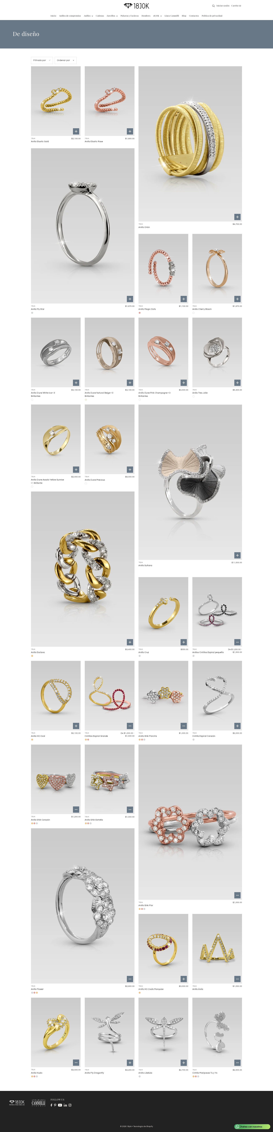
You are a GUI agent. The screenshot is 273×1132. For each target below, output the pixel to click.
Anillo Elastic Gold (40, 141)
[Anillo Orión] (190, 144)
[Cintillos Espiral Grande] (110, 695)
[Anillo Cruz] (163, 612)
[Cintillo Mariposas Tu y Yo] (217, 1032)
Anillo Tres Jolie (200, 393)
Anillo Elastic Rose (94, 141)
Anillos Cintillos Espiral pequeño (208, 652)
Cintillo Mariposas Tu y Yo (204, 1073)
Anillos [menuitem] (87, 15)
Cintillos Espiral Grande (96, 736)
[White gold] (32, 313)
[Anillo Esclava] (83, 569)
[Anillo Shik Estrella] (110, 779)
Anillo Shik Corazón (40, 820)
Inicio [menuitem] (53, 15)
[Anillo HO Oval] (56, 695)
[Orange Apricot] (193, 313)
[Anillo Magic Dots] (163, 269)
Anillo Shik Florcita (147, 736)
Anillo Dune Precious (95, 480)
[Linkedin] (65, 1105)
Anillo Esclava (38, 652)
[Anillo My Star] (83, 226)
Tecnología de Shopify (143, 1126)
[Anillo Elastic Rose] (110, 101)
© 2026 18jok (126, 1126)
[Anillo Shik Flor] (190, 822)
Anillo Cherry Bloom (202, 309)
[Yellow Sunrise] (32, 486)
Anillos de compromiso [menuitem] (70, 15)
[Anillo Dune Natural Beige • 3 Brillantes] (110, 352)
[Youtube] (60, 1105)
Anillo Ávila (197, 989)
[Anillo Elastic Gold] (56, 101)
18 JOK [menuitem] (156, 15)
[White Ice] (32, 400)
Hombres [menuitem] (146, 15)
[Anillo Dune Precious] (110, 439)
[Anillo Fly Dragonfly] (110, 1032)
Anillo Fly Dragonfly (94, 1073)
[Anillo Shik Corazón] (56, 779)
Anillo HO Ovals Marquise (150, 989)
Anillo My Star (38, 309)
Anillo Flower (37, 989)
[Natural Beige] (86, 400)
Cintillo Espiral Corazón (203, 736)
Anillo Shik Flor (145, 905)
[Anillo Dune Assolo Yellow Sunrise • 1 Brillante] (56, 439)
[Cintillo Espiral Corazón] (217, 695)
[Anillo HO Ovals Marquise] (163, 949)
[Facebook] (51, 1105)
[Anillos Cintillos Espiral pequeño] (217, 612)
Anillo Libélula (145, 1073)
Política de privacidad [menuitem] (212, 15)
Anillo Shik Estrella (94, 820)
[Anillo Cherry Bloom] (217, 269)
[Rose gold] (88, 739)
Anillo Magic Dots (147, 309)
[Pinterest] (55, 1105)
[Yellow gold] (32, 656)
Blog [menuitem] (184, 15)
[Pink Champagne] (139, 400)
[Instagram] (70, 1105)
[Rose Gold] (139, 313)
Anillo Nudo (36, 1073)
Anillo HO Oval (38, 736)
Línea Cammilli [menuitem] (172, 15)
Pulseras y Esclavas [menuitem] (130, 15)
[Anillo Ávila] (217, 949)
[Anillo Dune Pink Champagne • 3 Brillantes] (163, 352)
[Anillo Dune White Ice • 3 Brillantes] (56, 352)
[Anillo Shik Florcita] (163, 695)
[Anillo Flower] (83, 905)
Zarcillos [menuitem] (111, 15)
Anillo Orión (144, 227)
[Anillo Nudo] (56, 1032)
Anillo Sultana (145, 565)
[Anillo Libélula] (163, 1032)
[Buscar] (213, 6)
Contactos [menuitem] (194, 15)
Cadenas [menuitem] (100, 15)
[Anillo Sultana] (190, 482)
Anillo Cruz (143, 652)
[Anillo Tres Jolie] (217, 352)
